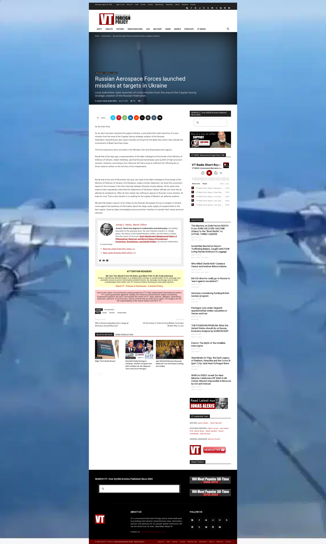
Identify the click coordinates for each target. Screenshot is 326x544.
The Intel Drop (109, 309)
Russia (104, 313)
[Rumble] (204, 8)
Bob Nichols (205, 433)
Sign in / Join (120, 4)
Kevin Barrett (216, 423)
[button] (228, 29)
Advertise (185, 4)
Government (106, 36)
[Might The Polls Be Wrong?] (109, 349)
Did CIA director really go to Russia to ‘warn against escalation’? (210, 279)
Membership (159, 4)
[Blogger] (187, 8)
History (120, 29)
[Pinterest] (118, 117)
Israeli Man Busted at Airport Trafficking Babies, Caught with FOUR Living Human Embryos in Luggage (210, 249)
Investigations (135, 29)
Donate (150, 4)
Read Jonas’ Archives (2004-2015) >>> (119, 253)
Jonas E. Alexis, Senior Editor (107, 101)
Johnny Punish (214, 439)
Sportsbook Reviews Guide (123, 542)
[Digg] (159, 117)
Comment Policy (155, 286)
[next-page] (100, 373)
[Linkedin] (130, 117)
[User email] (107, 260)
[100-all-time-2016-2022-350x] (210, 495)
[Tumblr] (154, 117)
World (177, 29)
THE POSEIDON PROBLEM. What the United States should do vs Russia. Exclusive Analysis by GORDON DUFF (210, 328)
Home (97, 36)
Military (157, 29)
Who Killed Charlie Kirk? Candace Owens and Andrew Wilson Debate (209, 265)
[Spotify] (212, 8)
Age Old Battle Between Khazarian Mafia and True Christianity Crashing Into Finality (170, 363)
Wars (168, 29)
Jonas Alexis (203, 423)
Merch (177, 4)
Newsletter (169, 4)
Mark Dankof (211, 431)
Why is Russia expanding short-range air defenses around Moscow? (112, 324)
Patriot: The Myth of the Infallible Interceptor (208, 344)
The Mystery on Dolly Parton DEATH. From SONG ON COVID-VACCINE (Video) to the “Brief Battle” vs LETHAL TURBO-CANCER (210, 229)
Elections (98, 358)
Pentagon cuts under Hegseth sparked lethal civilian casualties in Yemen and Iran (209, 311)
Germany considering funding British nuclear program (210, 294)
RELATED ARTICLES (104, 335)
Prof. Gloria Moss (197, 431)
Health (109, 29)
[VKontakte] (221, 8)
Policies (143, 4)
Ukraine (112, 313)
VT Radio (201, 29)
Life (148, 29)
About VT (130, 4)
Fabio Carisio (213, 428)
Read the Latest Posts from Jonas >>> (119, 249)
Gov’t (99, 29)
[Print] (148, 117)
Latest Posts (196, 220)
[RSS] (208, 8)
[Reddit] (200, 8)
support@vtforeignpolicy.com (153, 532)
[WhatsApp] (124, 117)
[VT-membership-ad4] (210, 147)
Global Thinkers (197, 462)
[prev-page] (96, 373)
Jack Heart (224, 428)
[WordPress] (225, 8)
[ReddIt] (136, 117)
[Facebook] (191, 8)
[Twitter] (216, 8)
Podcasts (189, 29)
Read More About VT (164, 526)
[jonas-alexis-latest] (209, 408)
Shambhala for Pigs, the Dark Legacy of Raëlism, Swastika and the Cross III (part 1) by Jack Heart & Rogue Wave (210, 360)
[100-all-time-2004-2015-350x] (210, 483)
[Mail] (195, 8)
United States (121, 313)
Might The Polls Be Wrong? (105, 361)
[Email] (142, 117)
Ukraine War (160, 358)
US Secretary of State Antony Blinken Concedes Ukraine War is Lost (163, 324)
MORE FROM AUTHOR (124, 335)
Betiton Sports (139, 542)
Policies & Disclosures (136, 286)
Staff (136, 4)
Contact (192, 4)
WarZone (108, 73)
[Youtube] (229, 8)
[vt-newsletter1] (209, 454)
